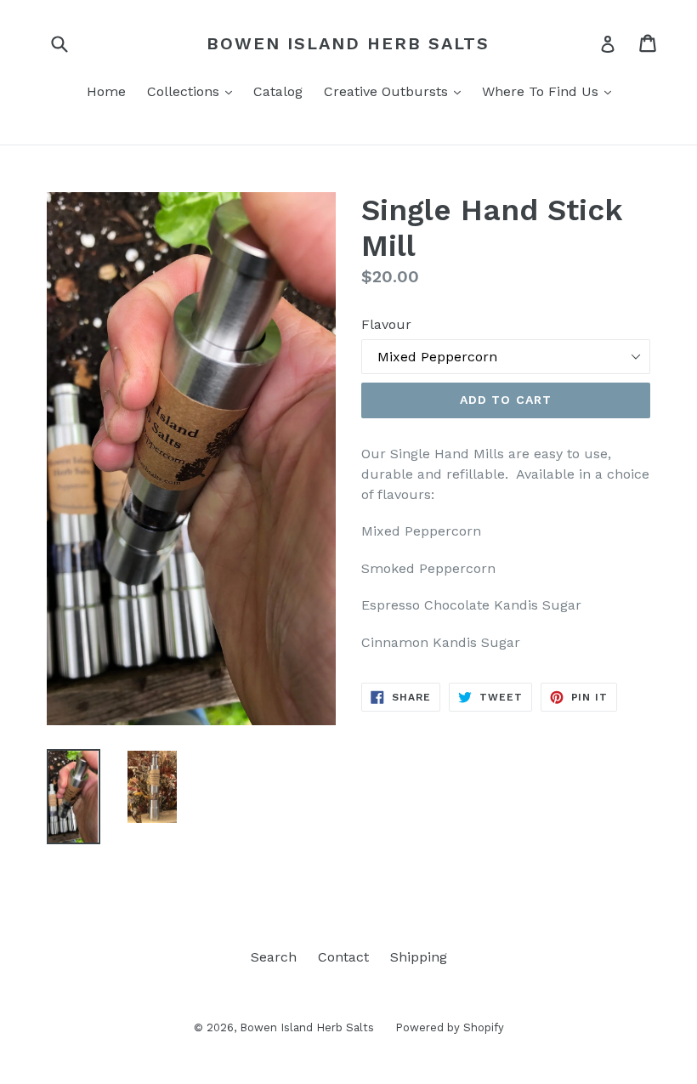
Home (106, 91)
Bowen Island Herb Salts (348, 43)
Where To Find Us (551, 90)
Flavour (386, 324)
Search (274, 957)
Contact (343, 957)
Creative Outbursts (396, 90)
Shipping (418, 957)
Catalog (278, 91)
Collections (194, 90)
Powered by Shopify (449, 1027)
